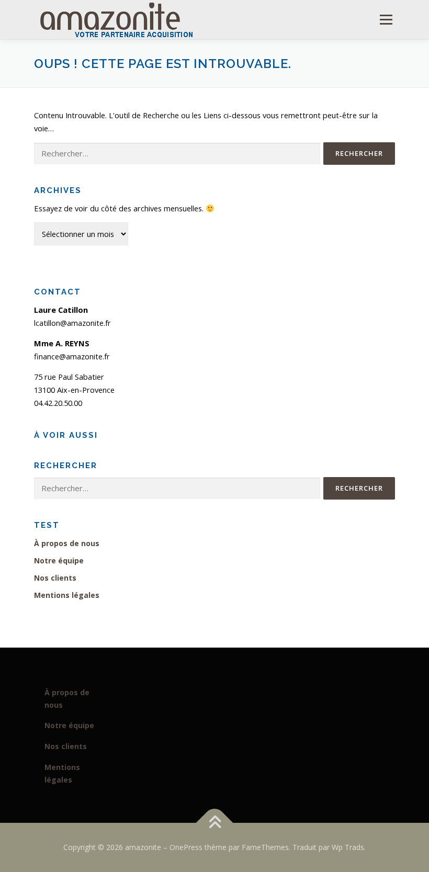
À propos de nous (66, 543)
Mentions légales (66, 595)
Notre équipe (59, 560)
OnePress (186, 847)
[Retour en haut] (214, 823)
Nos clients (55, 578)
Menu (386, 19)
